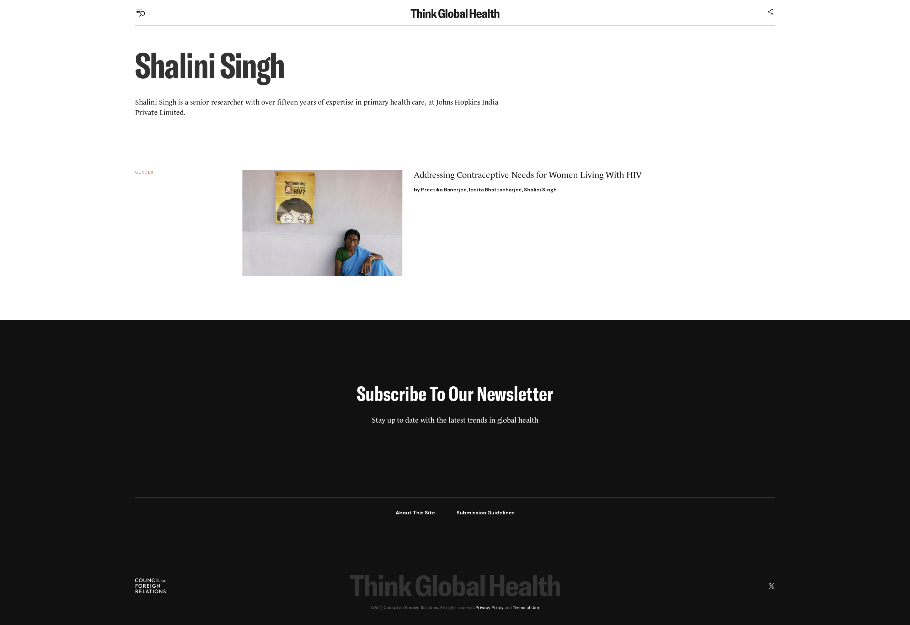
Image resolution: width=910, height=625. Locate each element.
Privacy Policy (490, 607)
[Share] (770, 11)
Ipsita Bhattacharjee (495, 189)
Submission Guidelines (485, 512)
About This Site (415, 512)
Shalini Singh (540, 189)
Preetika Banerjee (443, 189)
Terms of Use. (526, 607)
